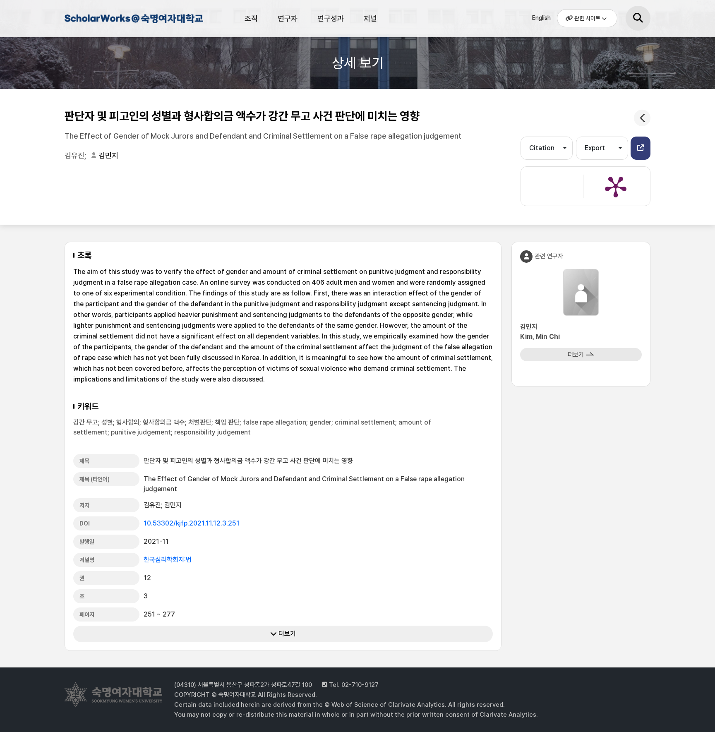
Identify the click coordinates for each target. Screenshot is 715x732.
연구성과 (330, 18)
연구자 (288, 18)
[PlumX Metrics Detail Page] (616, 186)
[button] (640, 148)
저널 (370, 18)
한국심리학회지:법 (168, 560)
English (541, 17)
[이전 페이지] (642, 118)
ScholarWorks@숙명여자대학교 (133, 19)
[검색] (638, 18)
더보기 (286, 634)
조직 (251, 18)
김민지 (108, 155)
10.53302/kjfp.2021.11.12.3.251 (192, 523)
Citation (541, 148)
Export (595, 148)
